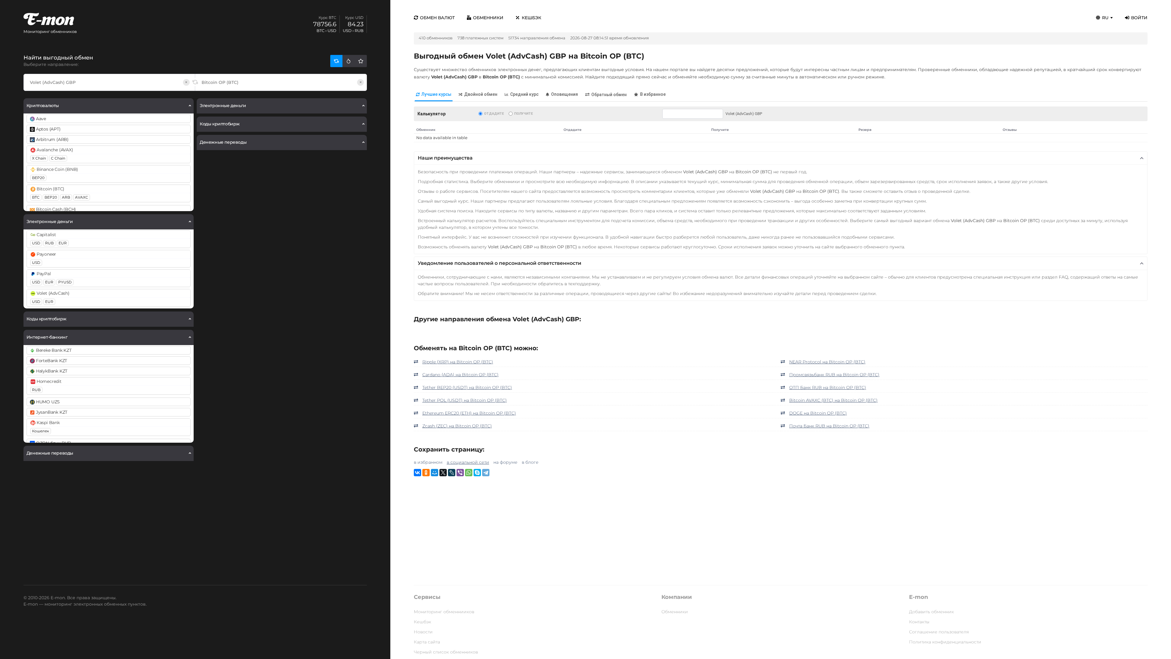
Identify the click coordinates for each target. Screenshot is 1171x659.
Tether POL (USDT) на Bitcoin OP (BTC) (464, 400)
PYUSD (65, 282)
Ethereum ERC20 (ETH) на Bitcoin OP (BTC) (469, 413)
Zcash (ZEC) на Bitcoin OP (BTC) (457, 426)
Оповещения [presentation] (564, 94)
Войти (1139, 17)
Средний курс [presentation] (524, 94)
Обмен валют (437, 17)
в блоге (530, 462)
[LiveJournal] (451, 472)
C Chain (58, 158)
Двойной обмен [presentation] (480, 94)
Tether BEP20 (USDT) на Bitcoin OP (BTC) (467, 387)
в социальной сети (468, 462)
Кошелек (40, 431)
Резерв (865, 130)
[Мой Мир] (434, 472)
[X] (443, 472)
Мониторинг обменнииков (444, 612)
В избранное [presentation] (653, 94)
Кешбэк (531, 17)
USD (36, 243)
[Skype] (477, 472)
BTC (36, 197)
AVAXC (81, 197)
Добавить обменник (931, 612)
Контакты (919, 622)
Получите (523, 114)
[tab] (434, 94)
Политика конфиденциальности (945, 642)
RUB (49, 243)
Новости (423, 632)
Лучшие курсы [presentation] (436, 94)
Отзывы (1010, 130)
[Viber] (460, 472)
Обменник (425, 130)
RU (1105, 17)
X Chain (39, 158)
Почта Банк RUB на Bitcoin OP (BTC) (829, 426)
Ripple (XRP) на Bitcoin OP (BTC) (457, 362)
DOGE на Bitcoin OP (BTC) (818, 413)
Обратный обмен (609, 94)
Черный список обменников (446, 652)
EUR (63, 243)
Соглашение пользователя (939, 632)
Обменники (488, 17)
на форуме (505, 462)
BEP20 (38, 177)
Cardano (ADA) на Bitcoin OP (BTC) (460, 374)
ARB (66, 197)
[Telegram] (485, 472)
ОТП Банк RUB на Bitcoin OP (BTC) (827, 387)
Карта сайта (427, 642)
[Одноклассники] (426, 472)
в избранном (428, 462)
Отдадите (494, 114)
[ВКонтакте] (417, 472)
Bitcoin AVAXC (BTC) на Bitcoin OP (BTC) (833, 400)
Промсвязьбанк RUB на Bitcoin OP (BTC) (834, 374)
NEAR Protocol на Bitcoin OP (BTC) (827, 362)
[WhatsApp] (468, 472)
